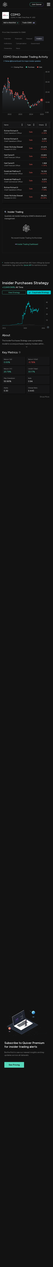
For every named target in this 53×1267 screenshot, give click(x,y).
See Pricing (14, 1065)
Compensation (21, 43)
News (18, 48)
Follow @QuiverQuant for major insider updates (23, 61)
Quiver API (27, 265)
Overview (7, 39)
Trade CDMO (27, 23)
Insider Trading (15, 212)
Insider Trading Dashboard (27, 244)
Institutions (8, 43)
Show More (44, 397)
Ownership (8, 48)
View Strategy (14, 292)
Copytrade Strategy (40, 292)
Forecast (29, 39)
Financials (18, 39)
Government (35, 43)
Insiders (39, 39)
